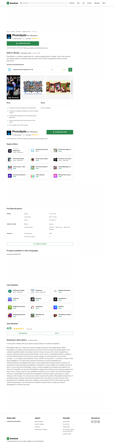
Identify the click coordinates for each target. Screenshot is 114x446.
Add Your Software (39, 424)
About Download (39, 421)
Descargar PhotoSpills (13, 254)
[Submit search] (21, 3)
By (17, 38)
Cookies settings (67, 434)
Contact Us (37, 427)
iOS (83, 3)
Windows (72, 3)
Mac (78, 3)
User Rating (28, 38)
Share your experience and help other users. (36, 48)
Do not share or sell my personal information (68, 430)
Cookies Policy (66, 427)
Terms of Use (66, 424)
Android (89, 3)
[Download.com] (12, 3)
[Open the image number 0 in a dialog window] (13, 87)
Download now (24, 43)
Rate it (57, 333)
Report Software (41, 244)
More (104, 3)
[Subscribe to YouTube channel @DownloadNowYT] (98, 421)
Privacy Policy (66, 421)
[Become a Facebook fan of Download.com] (92, 421)
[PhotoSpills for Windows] (9, 36)
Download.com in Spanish (41, 429)
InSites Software (33, 340)
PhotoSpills (24, 35)
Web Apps (96, 3)
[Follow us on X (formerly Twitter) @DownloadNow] (95, 421)
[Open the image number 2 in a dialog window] (58, 87)
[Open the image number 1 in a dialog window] (33, 87)
